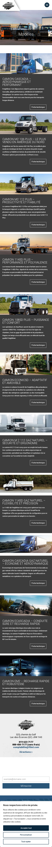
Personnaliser (26, 835)
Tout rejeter (26, 842)
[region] (26, 824)
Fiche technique (38, 107)
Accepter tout (26, 828)
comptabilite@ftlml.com (26, 747)
